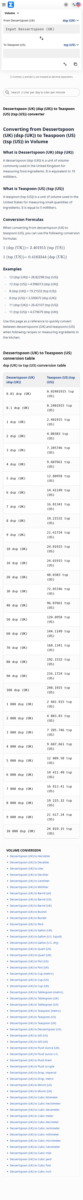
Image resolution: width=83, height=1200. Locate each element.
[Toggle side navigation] (4, 5)
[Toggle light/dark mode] (66, 5)
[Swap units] (41, 38)
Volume (10, 13)
